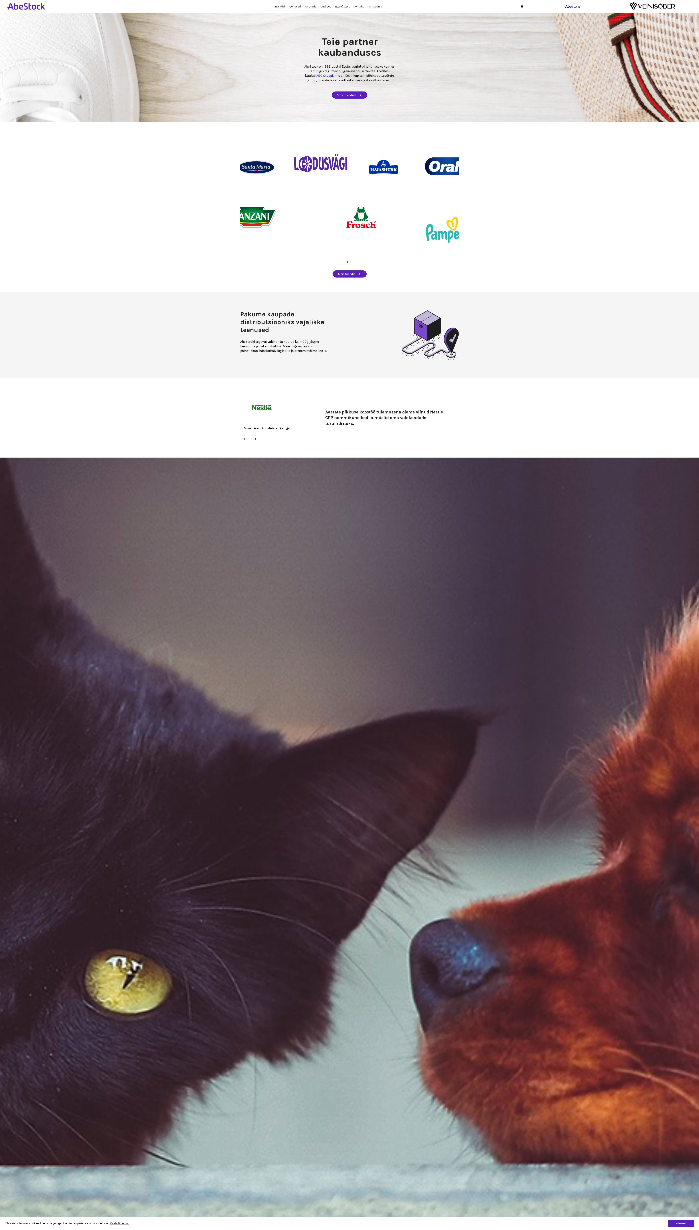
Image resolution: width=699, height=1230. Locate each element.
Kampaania (374, 6)
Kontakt (358, 6)
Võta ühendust (346, 95)
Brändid (279, 6)
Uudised (325, 6)
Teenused (295, 6)
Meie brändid (347, 274)
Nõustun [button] (681, 1223)
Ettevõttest (342, 6)
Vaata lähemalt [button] (119, 1223)
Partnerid (311, 6)
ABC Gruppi (324, 76)
